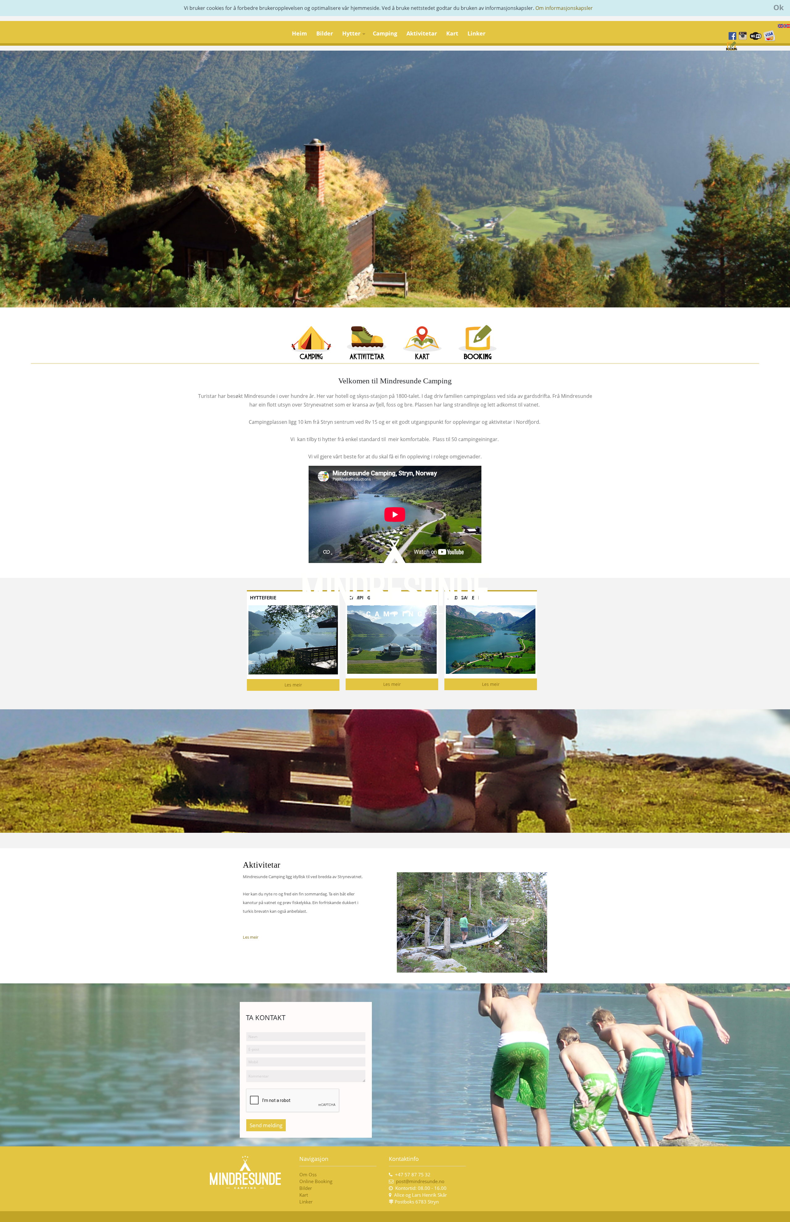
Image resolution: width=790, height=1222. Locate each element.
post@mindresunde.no (420, 1181)
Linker (476, 33)
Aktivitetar (421, 33)
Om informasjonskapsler (564, 8)
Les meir (293, 685)
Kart (452, 33)
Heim (299, 33)
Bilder (324, 33)
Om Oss (308, 1174)
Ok (778, 7)
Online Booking (315, 1181)
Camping (385, 33)
